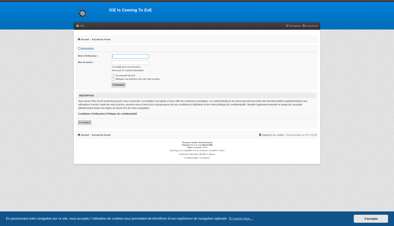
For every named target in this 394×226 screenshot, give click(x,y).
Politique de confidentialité (122, 113)
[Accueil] (91, 11)
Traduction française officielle (192, 154)
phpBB (187, 150)
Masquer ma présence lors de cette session (137, 79)
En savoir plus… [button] (241, 218)
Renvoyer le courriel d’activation (128, 70)
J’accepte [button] (371, 218)
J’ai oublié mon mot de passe (126, 67)
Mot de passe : (86, 62)
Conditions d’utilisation (91, 113)
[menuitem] (80, 26)
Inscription (84, 122)
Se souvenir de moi (125, 75)
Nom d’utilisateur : (88, 56)
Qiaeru (212, 154)
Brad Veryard (205, 142)
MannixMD (207, 145)
